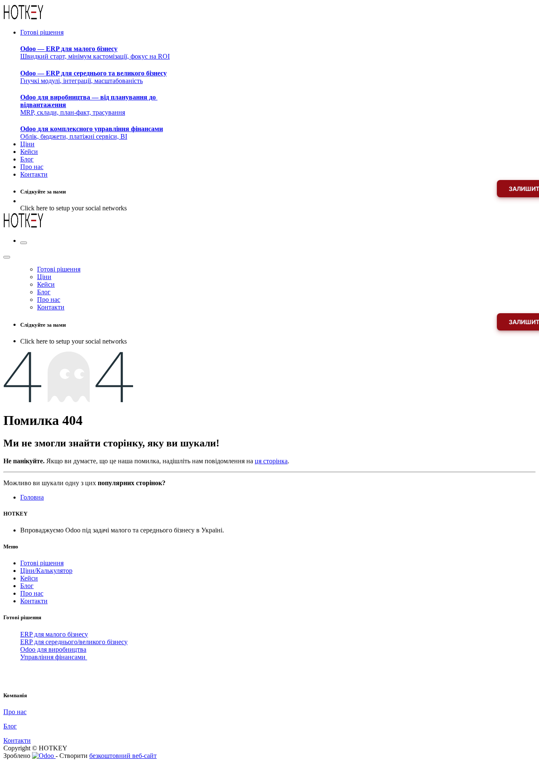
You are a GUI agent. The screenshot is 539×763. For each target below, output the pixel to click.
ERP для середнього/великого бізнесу (74, 641)
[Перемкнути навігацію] (23, 243)
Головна (32, 497)
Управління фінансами (53, 657)
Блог (27, 585)
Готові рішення (42, 563)
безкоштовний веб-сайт (123, 755)
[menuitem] (42, 32)
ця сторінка (271, 461)
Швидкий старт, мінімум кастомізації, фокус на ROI (95, 52)
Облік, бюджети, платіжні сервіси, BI (91, 132)
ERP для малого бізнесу (54, 634)
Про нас (31, 593)
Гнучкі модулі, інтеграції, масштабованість (93, 77)
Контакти (34, 600)
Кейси (29, 578)
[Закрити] (6, 257)
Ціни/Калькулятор (46, 570)
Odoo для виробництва (53, 649)
